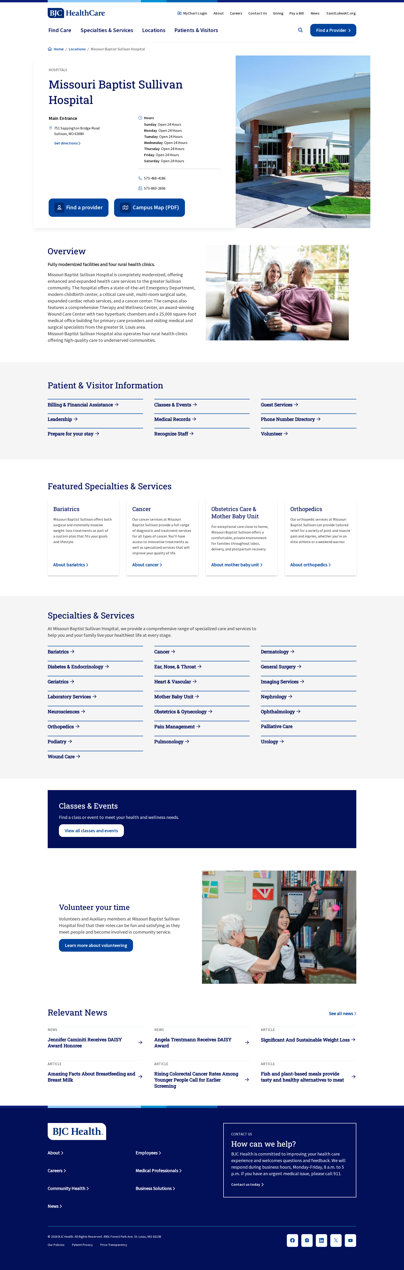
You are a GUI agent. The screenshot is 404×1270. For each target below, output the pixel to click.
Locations (77, 49)
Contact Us (257, 13)
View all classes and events (91, 830)
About (218, 13)
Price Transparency (113, 1245)
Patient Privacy (82, 1245)
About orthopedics (308, 564)
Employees (147, 1153)
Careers (236, 13)
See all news (341, 1013)
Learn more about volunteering (96, 945)
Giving (278, 13)
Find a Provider (331, 30)
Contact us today (245, 1184)
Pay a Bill (296, 13)
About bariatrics (69, 564)
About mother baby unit (235, 564)
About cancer (145, 564)
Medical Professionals (157, 1170)
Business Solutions (154, 1188)
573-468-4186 (155, 178)
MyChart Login (195, 13)
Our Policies (56, 1245)
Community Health (66, 1188)
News (315, 13)
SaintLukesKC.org (341, 13)
